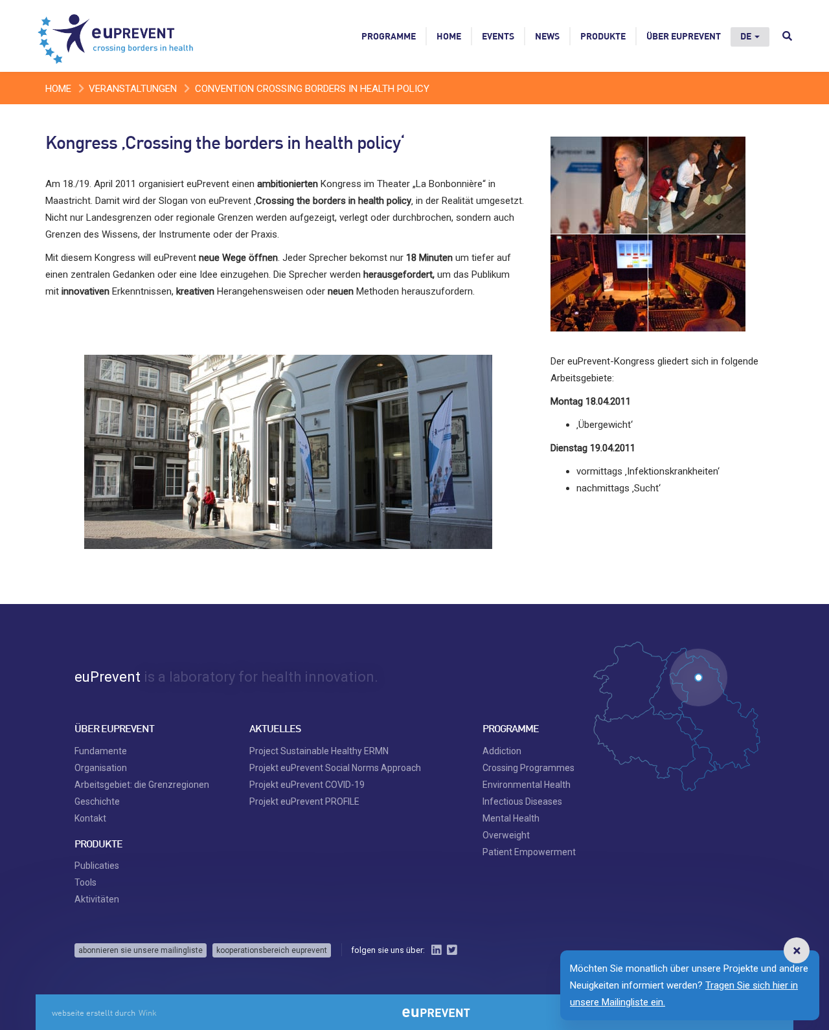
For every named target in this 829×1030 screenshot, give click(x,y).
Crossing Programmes (528, 768)
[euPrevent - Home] (116, 35)
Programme (388, 35)
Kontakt (90, 818)
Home (449, 35)
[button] (797, 950)
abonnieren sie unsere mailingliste (140, 950)
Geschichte (97, 801)
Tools (85, 882)
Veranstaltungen (133, 89)
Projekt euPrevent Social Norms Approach (335, 768)
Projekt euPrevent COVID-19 (307, 784)
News (547, 35)
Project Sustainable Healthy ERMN (319, 751)
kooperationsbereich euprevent (271, 950)
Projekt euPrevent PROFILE (304, 801)
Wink (148, 1012)
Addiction (502, 751)
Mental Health (511, 818)
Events (498, 35)
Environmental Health (527, 784)
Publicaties (96, 865)
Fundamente (100, 751)
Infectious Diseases (522, 801)
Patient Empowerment (529, 852)
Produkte (603, 35)
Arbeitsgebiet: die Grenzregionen (141, 784)
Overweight (506, 835)
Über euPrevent (683, 35)
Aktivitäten (96, 899)
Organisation (100, 768)
